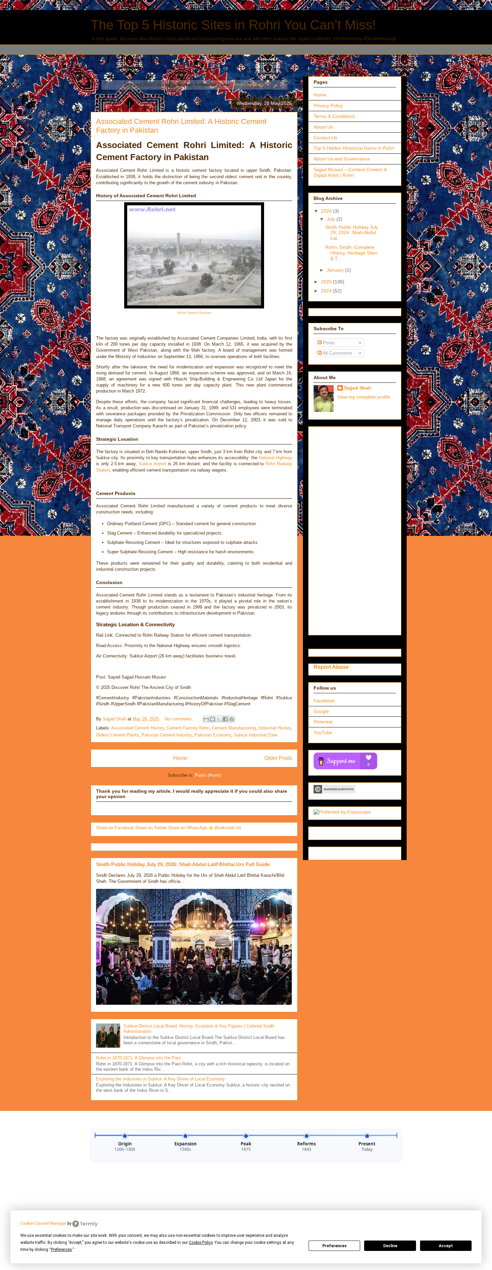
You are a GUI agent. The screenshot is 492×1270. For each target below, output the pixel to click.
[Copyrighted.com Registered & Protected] (334, 791)
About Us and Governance (342, 158)
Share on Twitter (151, 827)
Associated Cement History (137, 727)
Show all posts (249, 84)
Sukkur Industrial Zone (255, 734)
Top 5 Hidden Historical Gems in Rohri (354, 148)
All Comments (337, 353)
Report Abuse (331, 667)
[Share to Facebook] (225, 719)
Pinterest (323, 721)
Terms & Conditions (334, 116)
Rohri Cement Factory (194, 312)
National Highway (275, 457)
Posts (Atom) (208, 775)
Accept (446, 1246)
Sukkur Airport (152, 463)
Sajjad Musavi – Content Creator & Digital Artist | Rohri (350, 172)
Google (321, 711)
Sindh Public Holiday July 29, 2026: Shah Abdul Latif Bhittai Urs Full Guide (183, 864)
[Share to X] (219, 719)
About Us (323, 127)
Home (180, 758)
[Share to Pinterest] (231, 719)
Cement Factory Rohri (188, 727)
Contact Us (325, 137)
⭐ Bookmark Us (224, 827)
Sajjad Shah (357, 388)
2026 (327, 211)
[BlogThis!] (212, 719)
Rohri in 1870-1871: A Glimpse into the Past (138, 1057)
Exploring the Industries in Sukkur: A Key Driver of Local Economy (160, 1078)
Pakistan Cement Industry (167, 734)
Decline (390, 1246)
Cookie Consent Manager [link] (43, 1223)
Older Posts (278, 758)
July (331, 219)
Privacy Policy (328, 105)
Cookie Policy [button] (201, 1242)
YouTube (323, 732)
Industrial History (274, 727)
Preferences (334, 1246)
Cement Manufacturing (234, 727)
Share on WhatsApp (188, 827)
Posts (328, 342)
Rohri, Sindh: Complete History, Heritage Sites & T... (351, 252)
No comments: (179, 718)
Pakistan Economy (212, 734)
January (336, 270)
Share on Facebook (115, 827)
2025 (327, 281)
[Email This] (206, 719)
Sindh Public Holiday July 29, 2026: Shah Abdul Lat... (351, 232)
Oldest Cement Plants (117, 734)
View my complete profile (363, 397)
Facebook (324, 700)
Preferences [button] (61, 1249)
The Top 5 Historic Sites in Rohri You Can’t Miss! (233, 24)
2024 (327, 290)
